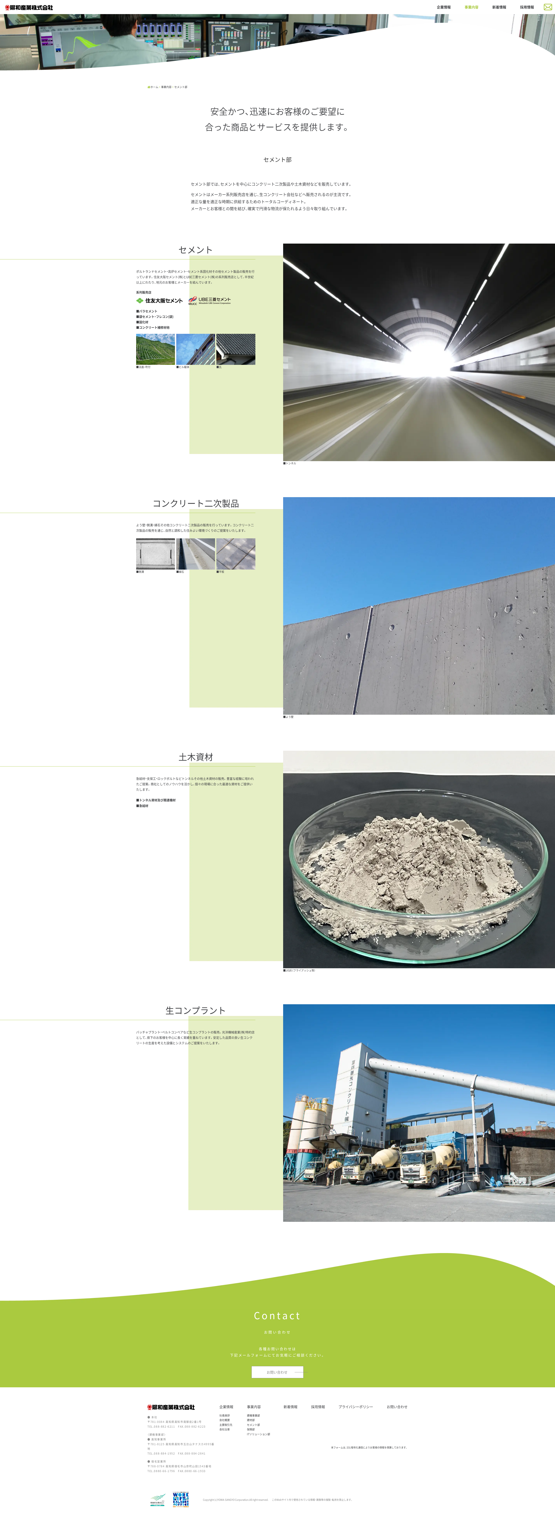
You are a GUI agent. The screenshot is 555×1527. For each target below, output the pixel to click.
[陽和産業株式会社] (29, 7)
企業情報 (444, 7)
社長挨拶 (224, 1415)
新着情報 (499, 7)
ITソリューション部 (258, 1434)
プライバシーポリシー (355, 1406)
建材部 (251, 1420)
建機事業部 (253, 1415)
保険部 (251, 1429)
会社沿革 (224, 1429)
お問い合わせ (397, 1406)
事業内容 (471, 7)
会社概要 (224, 1420)
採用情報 (527, 7)
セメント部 (253, 1425)
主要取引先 (225, 1425)
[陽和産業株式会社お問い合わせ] (548, 6)
